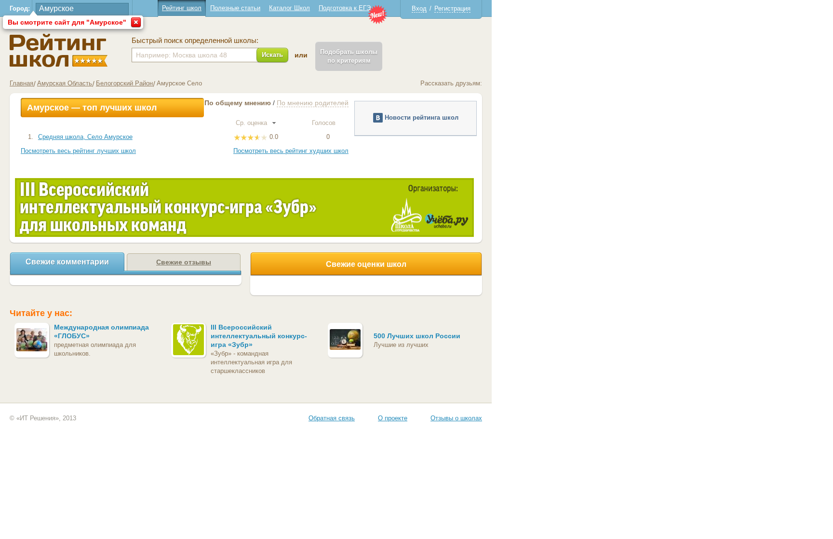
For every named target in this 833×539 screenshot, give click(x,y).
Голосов (324, 122)
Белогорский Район (124, 83)
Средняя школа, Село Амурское (85, 136)
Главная (21, 83)
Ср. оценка (252, 122)
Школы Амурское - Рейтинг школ (58, 50)
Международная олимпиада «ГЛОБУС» (101, 331)
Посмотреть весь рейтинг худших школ (291, 150)
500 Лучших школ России (417, 336)
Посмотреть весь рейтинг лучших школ (78, 150)
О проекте (392, 418)
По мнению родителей (313, 103)
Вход (419, 8)
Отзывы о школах (456, 418)
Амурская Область (64, 83)
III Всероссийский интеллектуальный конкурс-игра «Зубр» (259, 335)
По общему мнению (237, 103)
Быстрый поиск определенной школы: (195, 40)
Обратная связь (332, 418)
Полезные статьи (235, 8)
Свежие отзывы (183, 262)
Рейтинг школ (182, 8)
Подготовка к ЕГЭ (345, 8)
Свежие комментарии (67, 262)
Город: (20, 8)
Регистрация (452, 8)
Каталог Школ (289, 8)
